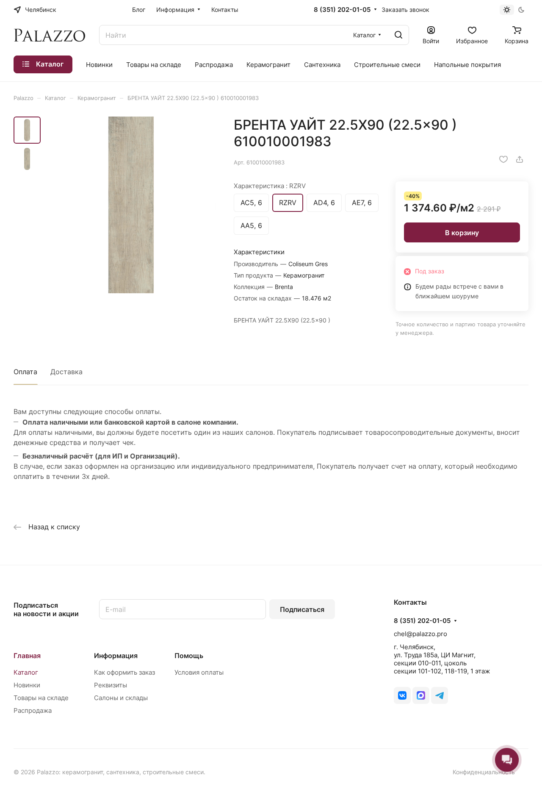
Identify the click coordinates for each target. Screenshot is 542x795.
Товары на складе (41, 698)
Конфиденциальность (484, 772)
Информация (116, 655)
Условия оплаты (199, 672)
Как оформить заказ (124, 672)
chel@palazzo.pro (420, 634)
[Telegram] (439, 695)
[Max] (420, 695)
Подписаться (302, 609)
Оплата (25, 371)
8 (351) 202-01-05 (342, 10)
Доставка (66, 371)
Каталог (26, 672)
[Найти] (398, 35)
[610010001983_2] (131, 205)
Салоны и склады (121, 698)
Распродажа (33, 710)
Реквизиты (110, 685)
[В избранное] (503, 159)
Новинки (27, 685)
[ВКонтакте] (402, 695)
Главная (27, 655)
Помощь (188, 655)
